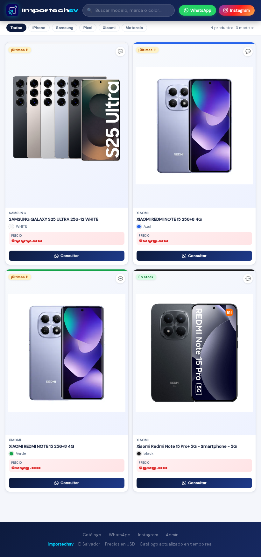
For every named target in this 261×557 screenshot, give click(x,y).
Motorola (134, 27)
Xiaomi (109, 27)
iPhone (39, 27)
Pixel (87, 27)
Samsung (64, 27)
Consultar (69, 255)
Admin (172, 535)
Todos (16, 27)
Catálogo (92, 535)
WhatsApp (200, 10)
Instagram (240, 10)
